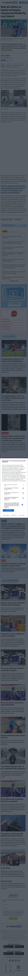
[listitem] (14, 485)
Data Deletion (6, 515)
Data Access (14, 515)
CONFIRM (8, 510)
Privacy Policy (22, 515)
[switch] (23, 488)
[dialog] (14, 488)
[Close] (25, 461)
